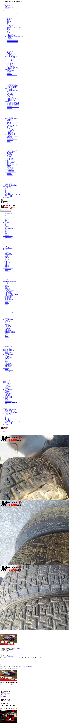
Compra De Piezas (8, 292)
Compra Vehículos (8, 347)
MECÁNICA (9, 123)
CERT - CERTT (7, 191)
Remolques (7, 318)
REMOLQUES (9, 115)
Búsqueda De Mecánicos (9, 247)
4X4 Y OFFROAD (6, 367)
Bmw (6, 217)
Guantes (6, 285)
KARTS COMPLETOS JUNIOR (13, 104)
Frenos (6, 258)
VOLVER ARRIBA (3, 696)
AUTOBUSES (9, 174)
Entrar (6, 6)
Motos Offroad (7, 384)
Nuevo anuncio (7, 5)
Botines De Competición (9, 284)
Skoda (6, 221)
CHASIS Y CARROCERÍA (12, 125)
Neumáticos (7, 324)
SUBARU (9, 19)
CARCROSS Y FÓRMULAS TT (10, 134)
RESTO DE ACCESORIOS (12, 75)
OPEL (8, 24)
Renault (6, 216)
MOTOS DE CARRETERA (12, 164)
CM (7, 121)
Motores (6, 250)
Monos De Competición (9, 283)
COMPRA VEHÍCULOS (11, 132)
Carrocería (6, 255)
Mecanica (6, 320)
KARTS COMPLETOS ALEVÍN (13, 102)
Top (13, 656)
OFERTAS (9, 37)
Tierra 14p (6, 270)
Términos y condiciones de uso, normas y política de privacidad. (11, 695)
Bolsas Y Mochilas (8, 289)
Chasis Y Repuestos (8, 321)
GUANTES (9, 80)
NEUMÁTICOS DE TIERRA (8, 268)
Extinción (6, 279)
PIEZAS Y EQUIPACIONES (8, 319)
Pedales (6, 278)
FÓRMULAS (9, 120)
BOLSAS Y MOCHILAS (11, 84)
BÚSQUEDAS (9, 38)
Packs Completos (8, 282)
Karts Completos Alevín (9, 312)
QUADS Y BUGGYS (11, 151)
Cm (5, 335)
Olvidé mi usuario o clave (9, 7)
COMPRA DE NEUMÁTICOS (12, 68)
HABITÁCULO (8, 69)
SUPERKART (9, 106)
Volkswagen (7, 226)
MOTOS (6, 160)
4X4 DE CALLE (10, 152)
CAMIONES (9, 173)
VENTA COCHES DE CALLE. (10, 182)
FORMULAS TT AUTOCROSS (12, 136)
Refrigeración (7, 251)
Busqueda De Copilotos (9, 244)
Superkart (6, 316)
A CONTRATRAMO (8, 196)
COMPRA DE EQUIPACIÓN (12, 87)
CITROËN (9, 15)
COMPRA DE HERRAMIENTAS (13, 180)
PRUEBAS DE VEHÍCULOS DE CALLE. (12, 194)
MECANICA (9, 108)
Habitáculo (6, 304)
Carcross (6, 351)
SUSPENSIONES (10, 51)
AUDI (8, 33)
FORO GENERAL (8, 187)
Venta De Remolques (8, 401)
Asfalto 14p (7, 263)
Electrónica (7, 252)
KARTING (7, 101)
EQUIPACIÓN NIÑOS (11, 113)
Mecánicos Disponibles (9, 246)
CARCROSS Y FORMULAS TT (8, 350)
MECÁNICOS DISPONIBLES (12, 42)
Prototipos (6, 336)
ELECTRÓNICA (10, 46)
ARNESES (9, 71)
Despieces (6, 390)
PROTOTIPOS (9, 122)
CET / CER (7, 192)
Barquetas (6, 333)
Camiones (6, 398)
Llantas (6, 260)
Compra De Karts (8, 329)
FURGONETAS (10, 175)
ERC (5, 189)
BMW (8, 17)
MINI (8, 31)
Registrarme (7, 8)
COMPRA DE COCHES (11, 35)
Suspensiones (7, 257)
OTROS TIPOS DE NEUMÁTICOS (13, 67)
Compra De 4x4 (7, 379)
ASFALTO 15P (9, 59)
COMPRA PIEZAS (10, 171)
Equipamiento (7, 391)
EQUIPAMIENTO (10, 167)
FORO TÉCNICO (8, 193)
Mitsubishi (6, 218)
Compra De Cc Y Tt (8, 365)
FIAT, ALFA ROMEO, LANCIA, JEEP (14, 27)
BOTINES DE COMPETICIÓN (12, 79)
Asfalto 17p (7, 266)
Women (10, 656)
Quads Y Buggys (8, 371)
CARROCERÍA (10, 49)
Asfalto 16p (7, 265)
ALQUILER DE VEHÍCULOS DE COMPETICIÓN (14, 36)
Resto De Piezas (7, 327)
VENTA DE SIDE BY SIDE (12, 150)
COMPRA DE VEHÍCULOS (12, 179)
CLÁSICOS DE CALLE (11, 89)
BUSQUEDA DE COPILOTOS (12, 41)
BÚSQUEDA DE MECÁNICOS (12, 43)
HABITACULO (5, 274)
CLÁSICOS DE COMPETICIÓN (13, 90)
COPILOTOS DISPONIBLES (12, 40)
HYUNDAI (9, 26)
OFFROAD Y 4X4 (10, 66)
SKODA (8, 22)
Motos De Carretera (8, 386)
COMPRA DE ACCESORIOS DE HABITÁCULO (16, 76)
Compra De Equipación (9, 295)
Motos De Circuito (8, 383)
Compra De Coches (8, 237)
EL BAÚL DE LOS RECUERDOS (11, 185)
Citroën (6, 215)
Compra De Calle (8, 308)
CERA (6, 190)
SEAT (8, 23)
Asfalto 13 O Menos (8, 262)
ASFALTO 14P (9, 58)
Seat (5, 224)
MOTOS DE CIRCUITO (11, 161)
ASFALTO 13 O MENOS (11, 57)
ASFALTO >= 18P (10, 62)
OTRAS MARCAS (10, 34)
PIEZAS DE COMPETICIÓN (8, 248)
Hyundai (6, 227)
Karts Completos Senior (9, 315)
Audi (5, 234)
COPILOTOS (5, 242)
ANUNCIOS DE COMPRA (8, 236)
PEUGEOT (9, 14)
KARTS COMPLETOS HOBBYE (13, 107)
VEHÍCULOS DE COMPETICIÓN (11, 13)
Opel (5, 225)
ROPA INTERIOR (10, 81)
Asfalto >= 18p (7, 267)
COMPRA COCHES (8, 183)
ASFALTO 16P (9, 60)
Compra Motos (7, 394)
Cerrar (4, 4)
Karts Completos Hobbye (9, 317)
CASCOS (8, 82)
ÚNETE (12, 684)
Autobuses (6, 399)
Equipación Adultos (8, 325)
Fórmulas (6, 334)
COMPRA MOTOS (10, 170)
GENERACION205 (9, 647)
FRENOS (8, 52)
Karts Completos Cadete (9, 313)
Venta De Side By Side (9, 370)
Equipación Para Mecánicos (9, 290)
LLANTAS (9, 54)
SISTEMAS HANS (10, 83)
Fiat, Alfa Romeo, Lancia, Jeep (10, 228)
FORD (8, 20)
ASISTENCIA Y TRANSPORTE (10, 172)
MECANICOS (5, 245)
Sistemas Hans (7, 288)
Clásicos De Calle (8, 298)
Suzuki (6, 230)
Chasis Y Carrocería (8, 357)
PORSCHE (9, 21)
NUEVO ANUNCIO (4, 426)
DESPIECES (9, 166)
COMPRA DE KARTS (11, 116)
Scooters (6, 387)
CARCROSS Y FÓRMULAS (8, 349)
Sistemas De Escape (8, 254)
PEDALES (9, 73)
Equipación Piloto (8, 363)
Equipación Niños (8, 326)
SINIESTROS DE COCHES (10, 184)
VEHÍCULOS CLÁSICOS (7, 296)
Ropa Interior (7, 286)
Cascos (6, 287)
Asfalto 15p (7, 264)
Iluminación (7, 259)
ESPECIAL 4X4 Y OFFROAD (10, 148)
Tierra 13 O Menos (8, 269)
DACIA (8, 32)
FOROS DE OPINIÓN (7, 186)
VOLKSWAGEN (10, 25)
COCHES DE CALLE (7, 181)
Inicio (4, 431)
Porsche (6, 220)
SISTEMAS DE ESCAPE (11, 48)
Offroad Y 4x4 (7, 272)
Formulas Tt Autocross (9, 352)
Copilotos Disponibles (8, 243)
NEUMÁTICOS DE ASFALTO (8, 261)
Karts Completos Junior (9, 314)
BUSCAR (12, 209)
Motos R (6, 385)
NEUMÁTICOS (10, 97)
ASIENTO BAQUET (11, 70)
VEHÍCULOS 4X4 (6, 368)
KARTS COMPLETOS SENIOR (13, 105)
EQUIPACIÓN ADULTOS (11, 112)
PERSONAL (5, 241)
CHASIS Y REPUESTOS (11, 109)
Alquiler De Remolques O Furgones (11, 402)
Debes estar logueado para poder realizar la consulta (9, 668)
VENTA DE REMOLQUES (12, 176)
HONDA (8, 30)
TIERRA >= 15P (10, 65)
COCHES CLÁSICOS (9, 88)
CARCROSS (9, 135)
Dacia (6, 233)
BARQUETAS (9, 119)
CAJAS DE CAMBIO (11, 47)
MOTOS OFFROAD (10, 162)
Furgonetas (7, 400)
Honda (6, 231)
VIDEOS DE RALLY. (9, 195)
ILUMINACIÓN (10, 53)
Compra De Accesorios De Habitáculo (11, 294)
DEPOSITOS (9, 50)
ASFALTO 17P (9, 61)
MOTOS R (9, 163)
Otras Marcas (7, 235)
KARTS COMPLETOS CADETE (13, 103)
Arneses (6, 276)
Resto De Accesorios (8, 280)
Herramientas (7, 404)
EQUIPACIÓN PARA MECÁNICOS (13, 85)
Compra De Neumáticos (9, 293)
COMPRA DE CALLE (11, 99)
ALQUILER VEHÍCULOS (7, 238)
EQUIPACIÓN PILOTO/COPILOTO (9, 281)
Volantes (6, 277)
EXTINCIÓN (9, 74)
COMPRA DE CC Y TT (11, 146)
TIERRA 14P (9, 64)
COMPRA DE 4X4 (10, 158)
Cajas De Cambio (8, 253)
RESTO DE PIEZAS (10, 114)
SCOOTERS (9, 165)
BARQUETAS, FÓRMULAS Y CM (9, 331)
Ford (5, 219)
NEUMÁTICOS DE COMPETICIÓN (11, 56)
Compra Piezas (7, 395)
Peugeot (6, 214)
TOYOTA (9, 28)
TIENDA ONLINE (6, 197)
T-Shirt (7, 656)
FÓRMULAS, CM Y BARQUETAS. (11, 118)
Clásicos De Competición (9, 299)
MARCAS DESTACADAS (7, 213)
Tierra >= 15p (7, 271)
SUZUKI (8, 29)
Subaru (6, 223)
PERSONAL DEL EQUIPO (10, 39)
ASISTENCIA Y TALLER (7, 396)
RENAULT (9, 16)
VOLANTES (9, 72)
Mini (5, 232)
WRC (6, 188)
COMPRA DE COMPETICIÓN (12, 98)
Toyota (6, 229)
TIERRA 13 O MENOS (11, 63)
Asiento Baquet (7, 275)
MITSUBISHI (9, 18)
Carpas (6, 403)
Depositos (6, 256)
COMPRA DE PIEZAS (11, 55)
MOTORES (9, 91)
